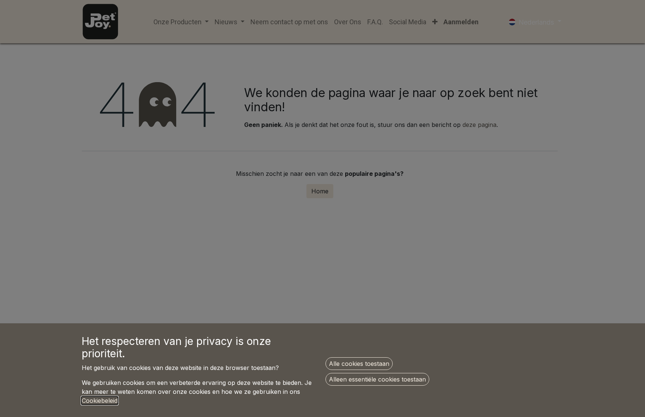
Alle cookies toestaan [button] (359, 363)
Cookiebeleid (100, 400)
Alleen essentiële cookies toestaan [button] (377, 379)
